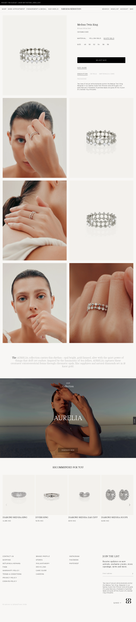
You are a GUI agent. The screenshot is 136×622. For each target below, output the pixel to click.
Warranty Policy (11, 570)
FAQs (5, 567)
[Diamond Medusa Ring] (19, 495)
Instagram (74, 556)
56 (103, 44)
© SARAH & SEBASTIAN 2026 (15, 604)
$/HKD (116, 603)
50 (90, 44)
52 (94, 44)
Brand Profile (43, 556)
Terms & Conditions (12, 574)
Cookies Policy (10, 581)
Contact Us (8, 556)
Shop (4, 9)
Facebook (74, 560)
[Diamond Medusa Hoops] (117, 495)
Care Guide (41, 570)
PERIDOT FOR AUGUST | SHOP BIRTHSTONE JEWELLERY (21, 2)
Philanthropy (43, 563)
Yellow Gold (95, 38)
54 (99, 44)
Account (124, 9)
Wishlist (115, 9)
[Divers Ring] (51, 495)
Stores (39, 560)
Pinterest (74, 563)
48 (85, 44)
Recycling (41, 567)
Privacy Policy (10, 577)
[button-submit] (132, 573)
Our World (53, 9)
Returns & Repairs (11, 563)
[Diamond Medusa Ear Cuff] (84, 495)
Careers (40, 574)
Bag (131, 9)
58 (108, 44)
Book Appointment (16, 9)
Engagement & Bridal (37, 9)
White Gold (109, 38)
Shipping (7, 560)
